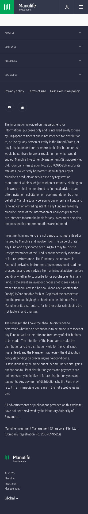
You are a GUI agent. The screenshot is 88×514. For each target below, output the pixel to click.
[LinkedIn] (24, 109)
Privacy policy (14, 91)
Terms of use (37, 91)
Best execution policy (65, 91)
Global (10, 498)
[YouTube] (11, 109)
